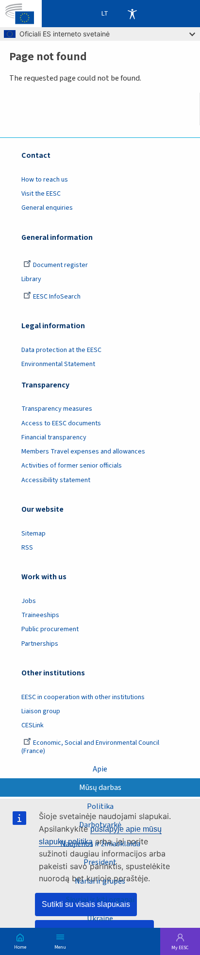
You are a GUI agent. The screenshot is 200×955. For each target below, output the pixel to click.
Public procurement (50, 629)
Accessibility (132, 13)
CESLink (32, 725)
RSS (27, 548)
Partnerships (39, 644)
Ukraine (100, 918)
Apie (100, 768)
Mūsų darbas (100, 787)
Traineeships (40, 615)
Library (31, 279)
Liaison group (40, 711)
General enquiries (47, 208)
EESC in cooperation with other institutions (83, 697)
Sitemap (33, 533)
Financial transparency (53, 437)
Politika (100, 806)
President (100, 862)
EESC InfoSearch (57, 297)
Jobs (28, 601)
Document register (60, 265)
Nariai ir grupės (100, 881)
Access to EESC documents (61, 423)
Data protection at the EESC (61, 350)
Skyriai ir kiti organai (100, 899)
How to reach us (44, 179)
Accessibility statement (55, 480)
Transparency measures (56, 409)
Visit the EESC (41, 194)
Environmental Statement (58, 364)
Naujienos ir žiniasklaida (100, 843)
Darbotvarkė (100, 824)
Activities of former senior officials (71, 465)
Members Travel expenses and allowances (83, 451)
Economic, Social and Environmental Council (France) (90, 747)
